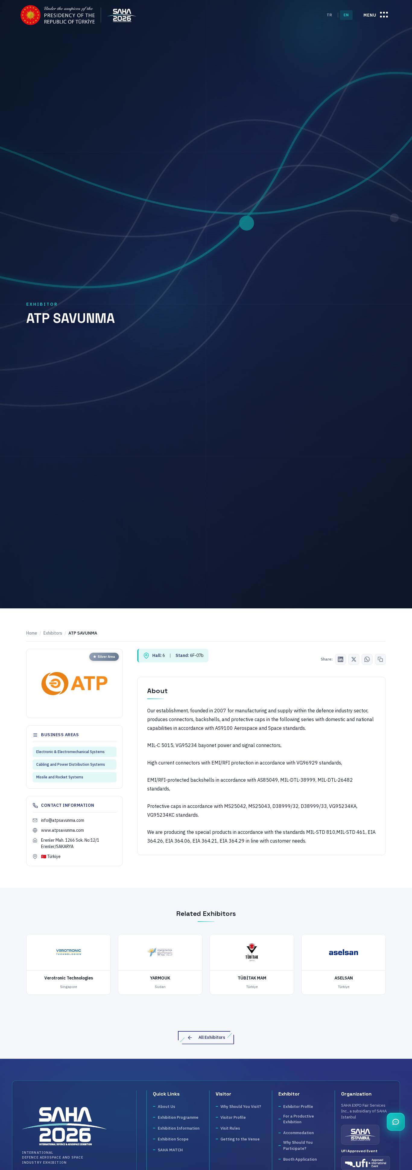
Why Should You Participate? (298, 1145)
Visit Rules (230, 1128)
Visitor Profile (233, 1117)
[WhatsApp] (367, 659)
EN (346, 14)
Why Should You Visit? (240, 1106)
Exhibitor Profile (298, 1106)
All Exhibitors (211, 1037)
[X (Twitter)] (353, 659)
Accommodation (298, 1132)
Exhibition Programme (178, 1117)
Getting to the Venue (240, 1139)
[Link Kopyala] (380, 659)
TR (329, 14)
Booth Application (300, 1159)
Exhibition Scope (173, 1139)
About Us (166, 1106)
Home (31, 633)
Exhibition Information (178, 1128)
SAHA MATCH (170, 1150)
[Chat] (396, 1122)
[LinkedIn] (340, 659)
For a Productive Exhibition (298, 1119)
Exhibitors (52, 633)
